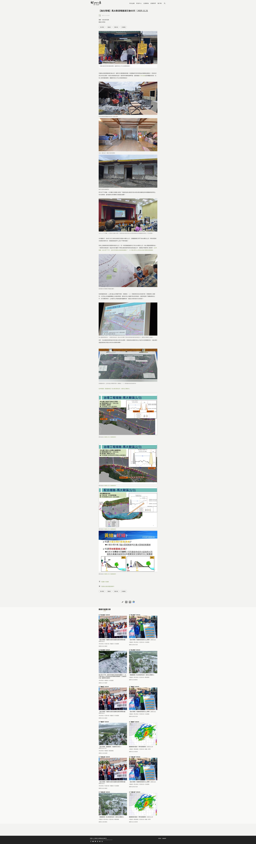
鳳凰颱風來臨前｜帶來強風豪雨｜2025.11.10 (141, 746)
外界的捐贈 (142, 75)
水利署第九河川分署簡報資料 (109, 437)
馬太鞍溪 (102, 27)
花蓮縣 (103, 582)
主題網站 (146, 3)
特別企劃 (132, 3)
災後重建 (123, 27)
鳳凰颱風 (147, 677)
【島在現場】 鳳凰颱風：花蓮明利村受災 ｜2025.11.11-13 (110, 747)
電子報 (160, 3)
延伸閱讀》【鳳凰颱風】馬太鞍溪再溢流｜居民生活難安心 (114, 388)
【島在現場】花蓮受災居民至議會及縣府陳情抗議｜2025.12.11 (112, 640)
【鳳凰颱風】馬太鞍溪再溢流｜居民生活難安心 (141, 675)
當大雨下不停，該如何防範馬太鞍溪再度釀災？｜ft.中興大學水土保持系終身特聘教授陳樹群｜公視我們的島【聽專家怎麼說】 (112, 676)
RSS (102, 841)
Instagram (97, 841)
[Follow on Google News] (133, 602)
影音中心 (139, 3)
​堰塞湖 (109, 27)
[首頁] (96, 3)
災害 (100, 15)
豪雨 (149, 749)
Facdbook (91, 841)
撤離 (146, 749)
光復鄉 (107, 582)
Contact (95, 841)
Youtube (93, 841)
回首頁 (159, 838)
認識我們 (153, 3)
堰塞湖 (106, 680)
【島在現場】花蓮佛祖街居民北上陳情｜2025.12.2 (142, 640)
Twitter (100, 841)
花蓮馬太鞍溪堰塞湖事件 (107, 586)
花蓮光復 (116, 27)
